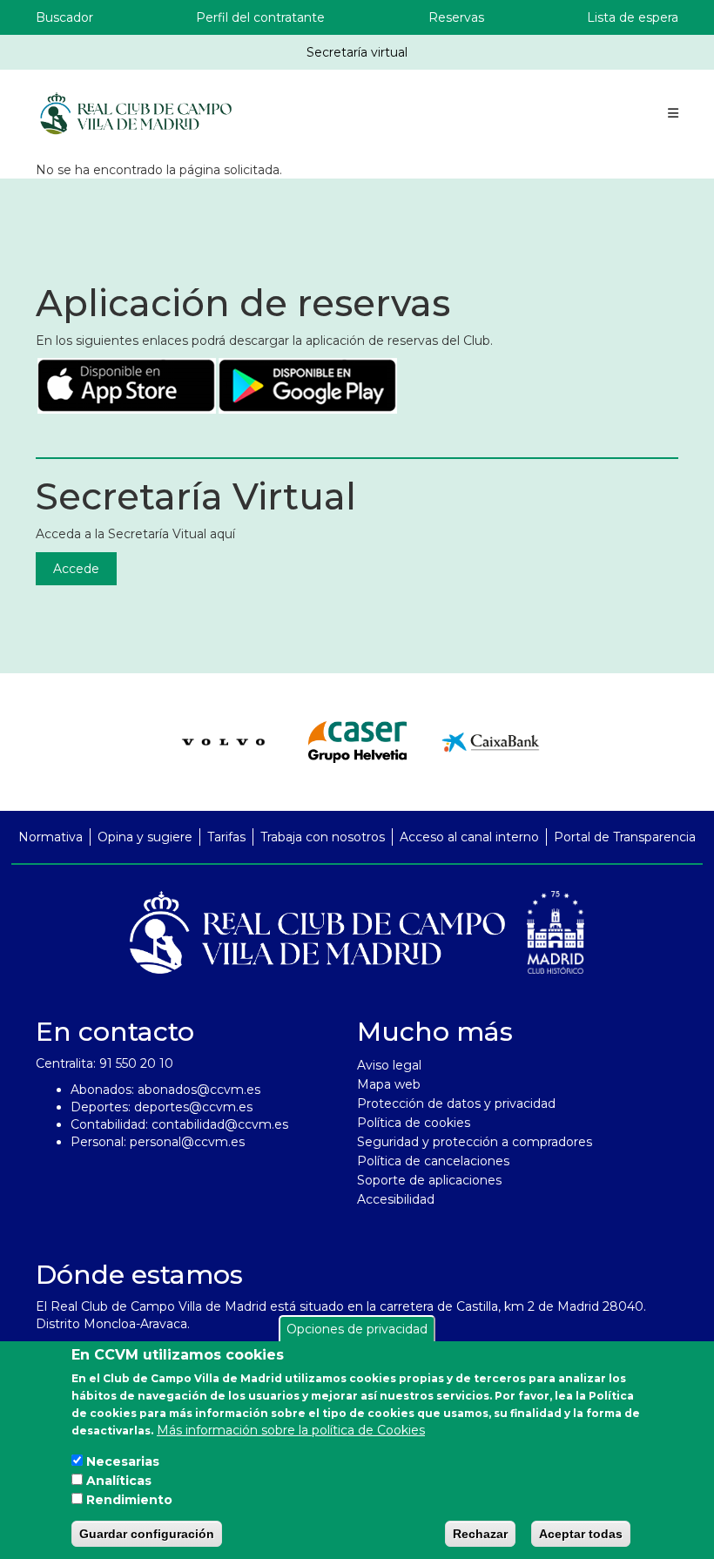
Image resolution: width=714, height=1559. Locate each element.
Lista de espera (632, 17)
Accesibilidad (395, 1199)
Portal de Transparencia (625, 837)
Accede (76, 569)
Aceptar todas (581, 1534)
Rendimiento (129, 1500)
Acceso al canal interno (469, 837)
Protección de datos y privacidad (456, 1103)
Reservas (456, 17)
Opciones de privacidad (357, 1329)
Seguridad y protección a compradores (474, 1142)
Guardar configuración (146, 1534)
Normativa (50, 837)
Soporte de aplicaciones (429, 1180)
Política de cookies (413, 1122)
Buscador (64, 17)
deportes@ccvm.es (193, 1107)
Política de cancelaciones (433, 1161)
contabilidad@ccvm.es (220, 1124)
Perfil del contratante (260, 17)
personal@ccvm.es (187, 1142)
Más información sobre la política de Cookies (291, 1430)
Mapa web (389, 1084)
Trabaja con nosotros (322, 837)
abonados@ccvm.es (199, 1089)
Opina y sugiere (145, 837)
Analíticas (119, 1480)
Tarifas (226, 837)
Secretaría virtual (357, 52)
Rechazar (480, 1534)
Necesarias (122, 1461)
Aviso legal (389, 1065)
